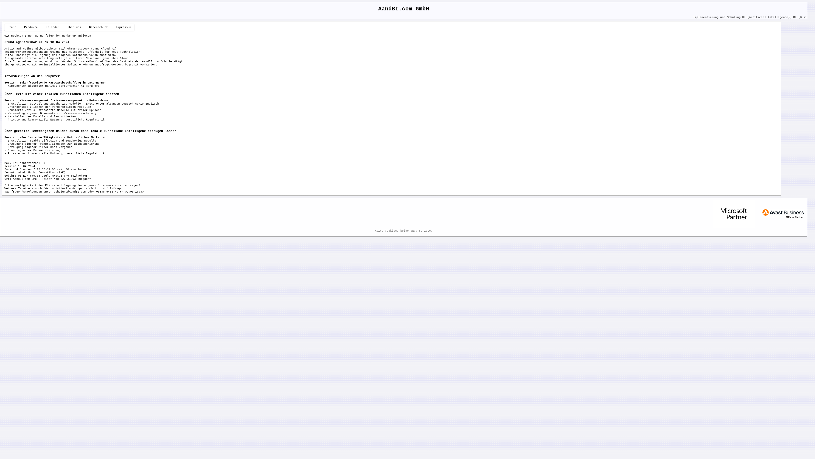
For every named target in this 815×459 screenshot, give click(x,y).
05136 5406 (104, 191)
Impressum (123, 27)
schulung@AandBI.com (70, 191)
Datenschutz (98, 27)
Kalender (52, 27)
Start (12, 27)
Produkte (31, 27)
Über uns (74, 27)
